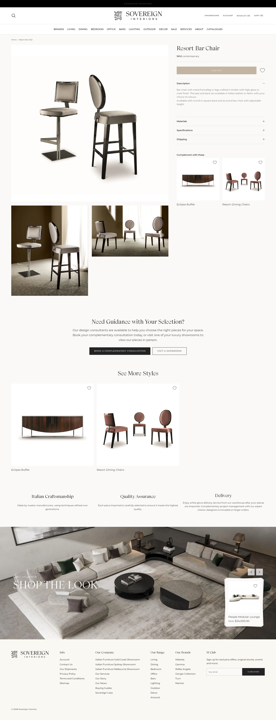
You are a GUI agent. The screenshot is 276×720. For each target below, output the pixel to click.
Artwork (155, 697)
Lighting (134, 29)
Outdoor (149, 29)
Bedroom (156, 669)
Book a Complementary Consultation (120, 351)
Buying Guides (103, 688)
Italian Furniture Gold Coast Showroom (117, 659)
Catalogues (214, 29)
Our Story (100, 678)
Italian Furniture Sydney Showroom (115, 664)
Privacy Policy (68, 673)
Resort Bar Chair (26, 40)
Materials (182, 121)
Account (64, 659)
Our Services (102, 673)
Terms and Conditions (72, 678)
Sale (174, 29)
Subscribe (253, 672)
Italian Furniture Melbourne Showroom (117, 669)
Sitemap (64, 683)
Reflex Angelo (183, 669)
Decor (163, 29)
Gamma (180, 664)
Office (154, 673)
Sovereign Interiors (27, 709)
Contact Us (66, 664)
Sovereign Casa (104, 692)
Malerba (179, 659)
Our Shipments (68, 669)
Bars (122, 29)
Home (14, 40)
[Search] (13, 15)
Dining (154, 664)
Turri (178, 678)
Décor (154, 692)
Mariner (179, 683)
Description (183, 83)
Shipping (182, 139)
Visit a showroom (169, 351)
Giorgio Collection (185, 673)
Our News (101, 683)
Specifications (185, 130)
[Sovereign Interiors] (138, 15)
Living (154, 659)
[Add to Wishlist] (262, 70)
